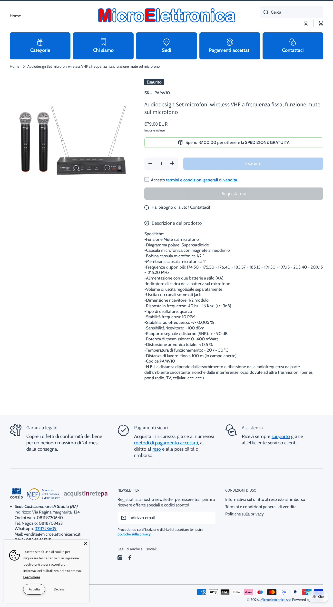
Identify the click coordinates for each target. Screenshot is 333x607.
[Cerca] (264, 12)
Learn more (31, 577)
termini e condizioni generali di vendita (201, 179)
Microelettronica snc (275, 600)
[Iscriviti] (209, 518)
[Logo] (166, 16)
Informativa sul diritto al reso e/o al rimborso (265, 499)
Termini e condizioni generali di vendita (260, 506)
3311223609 (46, 528)
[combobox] (291, 12)
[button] (320, 23)
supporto (281, 436)
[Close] (85, 543)
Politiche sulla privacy (244, 513)
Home (15, 66)
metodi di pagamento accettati (166, 443)
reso (156, 449)
